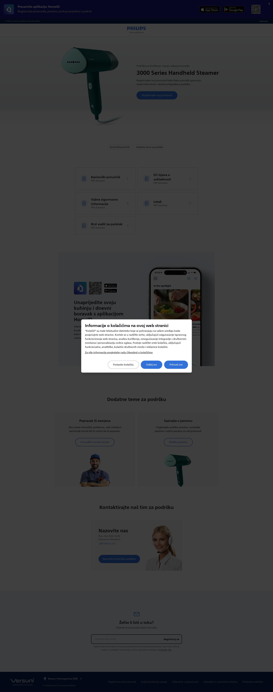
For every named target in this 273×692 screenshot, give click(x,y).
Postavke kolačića (123, 365)
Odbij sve (151, 365)
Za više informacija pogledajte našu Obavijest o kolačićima (119, 352)
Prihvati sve (176, 365)
